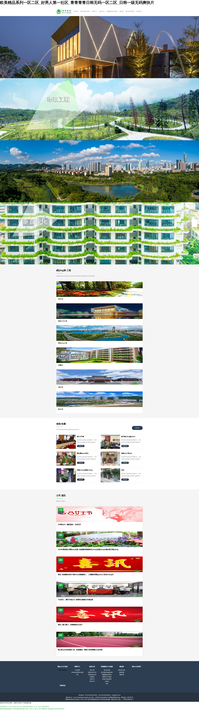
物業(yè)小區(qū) (126, 453)
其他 (122, 470)
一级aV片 (31, 709)
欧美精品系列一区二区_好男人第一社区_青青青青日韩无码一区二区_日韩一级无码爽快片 (77, 2)
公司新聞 (77, 670)
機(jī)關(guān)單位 (83, 453)
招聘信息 (139, 11)
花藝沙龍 (121, 674)
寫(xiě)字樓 (80, 436)
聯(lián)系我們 (130, 11)
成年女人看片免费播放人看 (41, 709)
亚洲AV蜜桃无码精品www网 (20, 709)
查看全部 (137, 428)
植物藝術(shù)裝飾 (112, 11)
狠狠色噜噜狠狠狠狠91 (6, 709)
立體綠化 (60, 365)
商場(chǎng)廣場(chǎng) (85, 470)
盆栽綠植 (121, 672)
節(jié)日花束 (121, 670)
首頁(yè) (76, 11)
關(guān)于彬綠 (85, 11)
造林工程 (60, 409)
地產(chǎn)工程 (62, 321)
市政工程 (60, 299)
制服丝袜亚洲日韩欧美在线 (56, 709)
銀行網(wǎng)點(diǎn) (128, 436)
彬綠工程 (101, 11)
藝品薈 (121, 11)
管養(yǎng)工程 (62, 343)
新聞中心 (94, 11)
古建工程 (60, 387)
